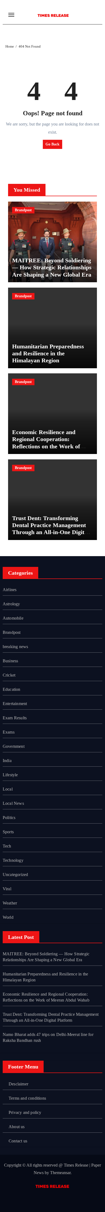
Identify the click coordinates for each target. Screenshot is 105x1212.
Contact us (18, 1141)
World (8, 917)
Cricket (9, 675)
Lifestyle (10, 775)
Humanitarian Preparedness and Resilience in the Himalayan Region (48, 353)
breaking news (15, 646)
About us (17, 1126)
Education (11, 689)
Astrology (11, 604)
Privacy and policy (25, 1112)
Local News (13, 803)
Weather (10, 903)
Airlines (10, 589)
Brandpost (23, 210)
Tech (7, 846)
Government (13, 746)
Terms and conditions (27, 1098)
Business (10, 661)
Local (8, 789)
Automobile (13, 618)
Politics (9, 817)
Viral (7, 888)
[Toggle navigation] (11, 14)
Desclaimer (18, 1084)
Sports (8, 832)
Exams (9, 732)
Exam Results (15, 718)
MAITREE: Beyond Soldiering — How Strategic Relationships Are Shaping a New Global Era (52, 267)
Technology (13, 860)
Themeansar (60, 1172)
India (7, 760)
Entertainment (15, 703)
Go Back (53, 144)
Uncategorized (15, 874)
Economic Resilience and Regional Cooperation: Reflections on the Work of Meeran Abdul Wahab (46, 443)
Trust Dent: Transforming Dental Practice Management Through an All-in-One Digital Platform (50, 529)
